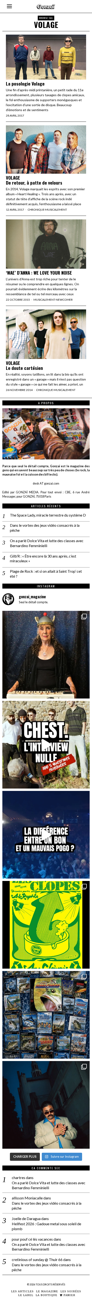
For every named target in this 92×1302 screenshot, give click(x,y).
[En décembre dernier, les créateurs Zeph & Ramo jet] (46, 1015)
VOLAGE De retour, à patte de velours (34, 180)
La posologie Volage (25, 83)
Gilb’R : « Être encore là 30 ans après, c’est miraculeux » (43, 558)
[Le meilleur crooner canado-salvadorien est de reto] (46, 1105)
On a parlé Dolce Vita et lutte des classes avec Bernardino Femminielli (47, 543)
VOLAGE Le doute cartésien (24, 365)
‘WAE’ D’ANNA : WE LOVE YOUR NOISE (39, 272)
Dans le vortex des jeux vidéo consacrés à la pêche (44, 527)
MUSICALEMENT (56, 209)
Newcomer (64, 299)
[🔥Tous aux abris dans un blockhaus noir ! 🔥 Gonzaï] (46, 925)
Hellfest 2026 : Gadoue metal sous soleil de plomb (46, 1226)
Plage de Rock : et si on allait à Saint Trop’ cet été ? (46, 573)
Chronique (36, 209)
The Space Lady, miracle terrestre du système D (48, 515)
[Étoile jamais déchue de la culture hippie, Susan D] (46, 655)
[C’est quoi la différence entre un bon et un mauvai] (46, 835)
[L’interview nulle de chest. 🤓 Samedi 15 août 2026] (46, 745)
